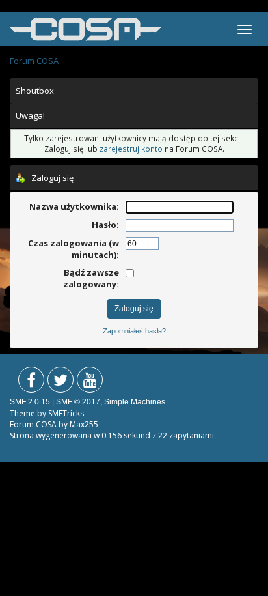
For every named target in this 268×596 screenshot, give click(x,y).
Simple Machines (134, 401)
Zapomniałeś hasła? (134, 331)
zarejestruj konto (131, 148)
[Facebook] (31, 382)
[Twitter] (60, 382)
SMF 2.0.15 (30, 401)
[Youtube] (90, 382)
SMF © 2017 (78, 401)
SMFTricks (66, 413)
